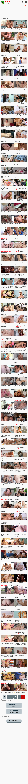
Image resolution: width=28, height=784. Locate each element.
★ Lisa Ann (16, 251)
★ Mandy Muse (4, 301)
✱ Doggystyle (4, 252)
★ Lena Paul (17, 448)
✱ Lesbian (17, 177)
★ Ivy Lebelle (4, 585)
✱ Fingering (4, 67)
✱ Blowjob (3, 474)
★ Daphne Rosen (5, 91)
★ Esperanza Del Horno (6, 251)
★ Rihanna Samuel (18, 301)
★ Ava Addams (4, 683)
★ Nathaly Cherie (18, 326)
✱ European (17, 153)
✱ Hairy (22, 448)
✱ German (3, 376)
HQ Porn (14, 705)
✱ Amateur (3, 55)
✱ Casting (3, 129)
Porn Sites (14, 7)
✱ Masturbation (18, 573)
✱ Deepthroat (4, 239)
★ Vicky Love (17, 105)
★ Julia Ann (3, 339)
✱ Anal (22, 388)
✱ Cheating (17, 55)
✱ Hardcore (17, 536)
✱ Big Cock (24, 376)
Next (23, 696)
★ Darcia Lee (17, 511)
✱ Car (22, 189)
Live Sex (4, 5)
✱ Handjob (17, 436)
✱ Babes (3, 535)
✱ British (17, 31)
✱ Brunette (17, 129)
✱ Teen (16, 67)
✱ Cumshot (3, 43)
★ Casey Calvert (4, 548)
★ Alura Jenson (17, 400)
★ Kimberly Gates (5, 238)
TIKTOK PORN (16, 5)
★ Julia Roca (17, 388)
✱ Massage (17, 91)
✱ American (10, 301)
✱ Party (16, 472)
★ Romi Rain (17, 633)
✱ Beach (17, 621)
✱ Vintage (3, 79)
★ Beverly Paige (4, 657)
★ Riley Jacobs (4, 499)
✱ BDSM (23, 511)
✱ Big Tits (3, 92)
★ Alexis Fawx (17, 376)
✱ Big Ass (3, 326)
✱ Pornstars (17, 117)
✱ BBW (3, 424)
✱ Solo (2, 621)
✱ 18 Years (3, 105)
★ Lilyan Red (17, 189)
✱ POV (16, 264)
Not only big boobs (14, 711)
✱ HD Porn (3, 117)
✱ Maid (22, 105)
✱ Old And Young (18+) (6, 351)
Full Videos (9, 5)
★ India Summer (18, 486)
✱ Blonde (10, 201)
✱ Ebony (17, 460)
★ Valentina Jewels (18, 535)
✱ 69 (2, 177)
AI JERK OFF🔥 (22, 5)
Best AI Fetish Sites (14, 721)
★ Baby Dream (4, 486)
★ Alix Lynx (17, 424)
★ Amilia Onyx (17, 683)
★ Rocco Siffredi (4, 472)
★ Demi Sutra (4, 573)
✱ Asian (16, 214)
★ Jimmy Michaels (5, 670)
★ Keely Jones (4, 201)
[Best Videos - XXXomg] (5, 2)
